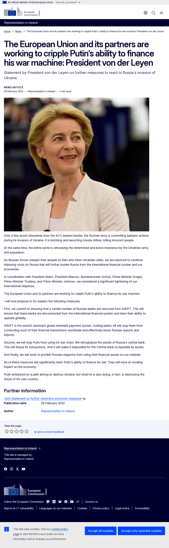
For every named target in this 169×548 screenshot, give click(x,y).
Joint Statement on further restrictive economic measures (43, 398)
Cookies (82, 508)
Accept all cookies (100, 530)
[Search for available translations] (84, 398)
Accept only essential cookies (141, 530)
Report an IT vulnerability (19, 508)
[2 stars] (9, 431)
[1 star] (6, 431)
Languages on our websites (55, 508)
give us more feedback (51, 431)
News (18, 31)
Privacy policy (101, 508)
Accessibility (142, 508)
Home (7, 31)
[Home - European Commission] (24, 11)
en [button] (145, 12)
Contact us (91, 501)
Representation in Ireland (58, 411)
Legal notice (122, 508)
